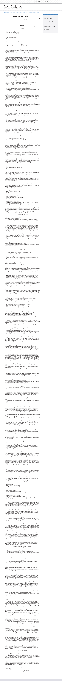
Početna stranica (46, 1)
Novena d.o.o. (45, 679)
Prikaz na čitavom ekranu (47, 31)
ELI (28, 679)
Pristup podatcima (24, 679)
